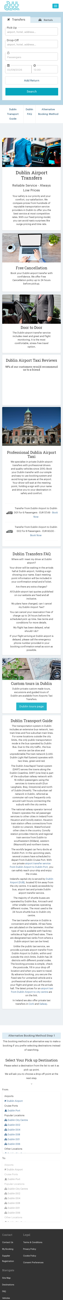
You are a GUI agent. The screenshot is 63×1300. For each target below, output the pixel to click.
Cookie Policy (29, 1256)
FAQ (4, 1292)
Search (32, 91)
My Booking (7, 1249)
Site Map (6, 1278)
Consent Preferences (33, 1263)
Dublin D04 (13, 1130)
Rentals (48, 20)
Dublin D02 (13, 1125)
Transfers (18, 19)
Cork (31, 1004)
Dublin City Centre (17, 1120)
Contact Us (7, 1242)
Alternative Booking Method (48, 111)
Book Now (36, 535)
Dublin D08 (13, 1134)
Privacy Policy (29, 1249)
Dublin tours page (31, 706)
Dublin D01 (13, 1139)
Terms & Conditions (32, 1242)
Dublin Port (13, 1111)
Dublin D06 (13, 1144)
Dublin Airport (14, 1101)
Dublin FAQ (29, 111)
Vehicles (6, 1298)
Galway (43, 1004)
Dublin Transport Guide (13, 114)
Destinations (8, 1285)
